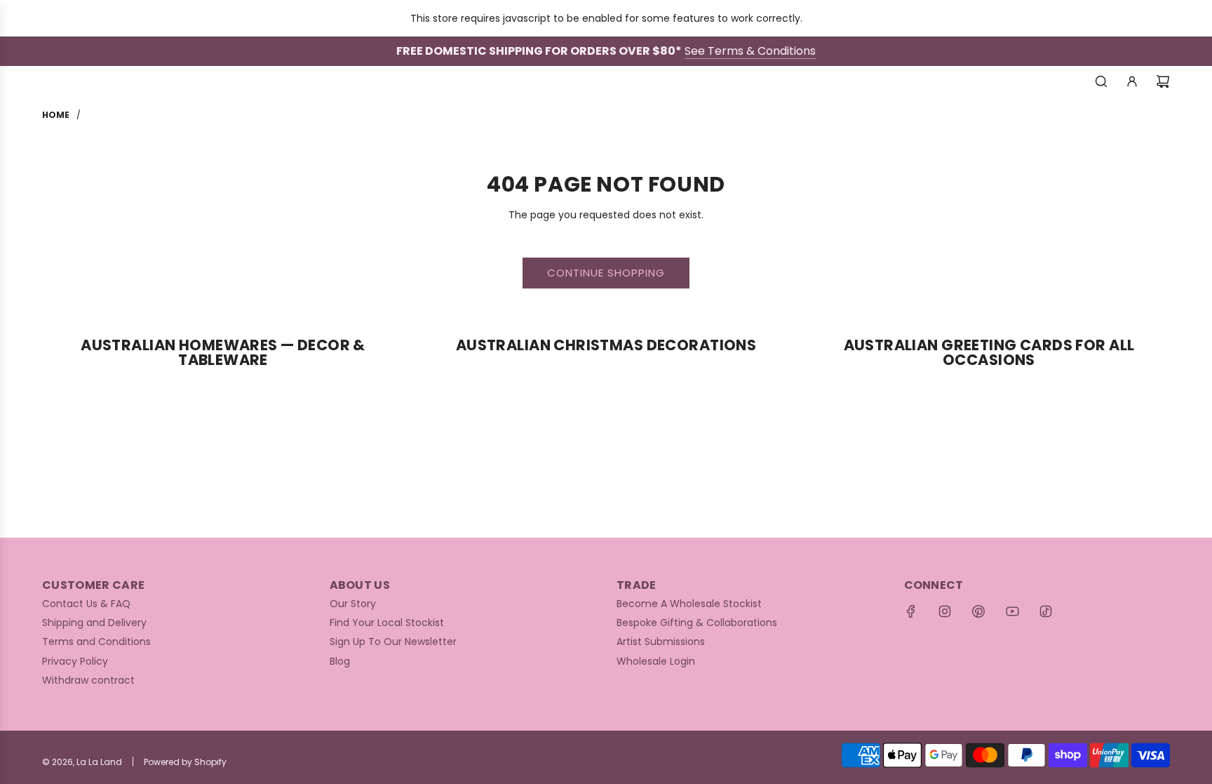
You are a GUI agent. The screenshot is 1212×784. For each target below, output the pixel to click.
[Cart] (1162, 81)
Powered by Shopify (185, 762)
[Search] (1101, 81)
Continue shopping (606, 272)
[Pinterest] (978, 611)
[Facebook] (911, 611)
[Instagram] (944, 611)
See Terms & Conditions (750, 51)
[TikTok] (1045, 611)
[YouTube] (1012, 611)
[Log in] (1132, 81)
